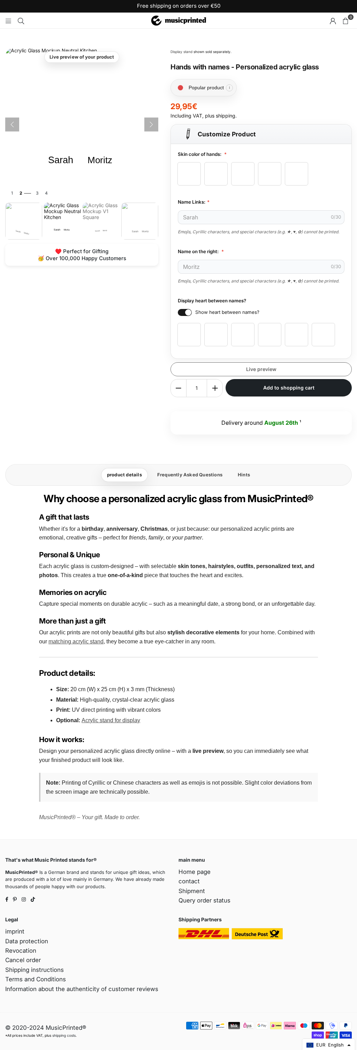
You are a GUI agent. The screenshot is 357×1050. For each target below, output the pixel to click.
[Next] (151, 124)
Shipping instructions (34, 969)
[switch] (185, 312)
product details (124, 474)
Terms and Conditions (35, 979)
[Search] (21, 20)
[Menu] (8, 20)
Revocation (20, 950)
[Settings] (333, 20)
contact (189, 881)
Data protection (26, 941)
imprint (14, 931)
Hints (244, 474)
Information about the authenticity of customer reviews (81, 988)
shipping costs (64, 1035)
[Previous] (12, 124)
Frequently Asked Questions (189, 474)
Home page (194, 871)
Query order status (204, 900)
